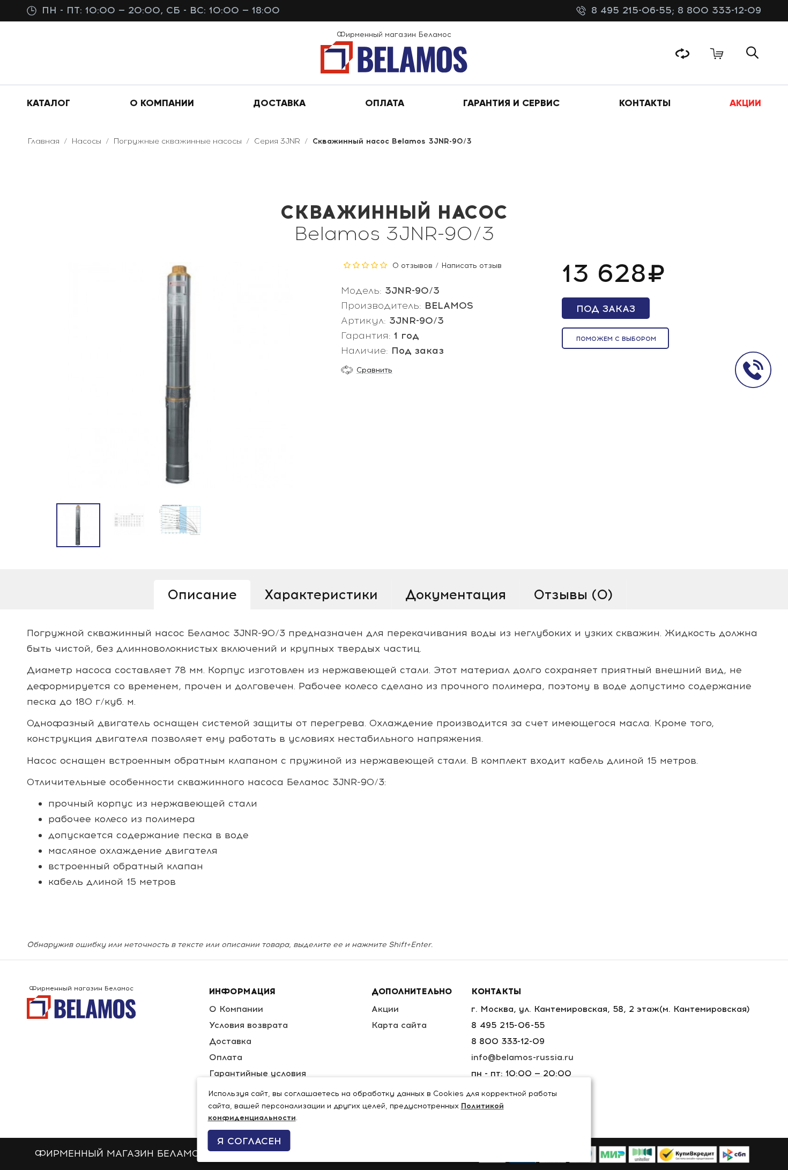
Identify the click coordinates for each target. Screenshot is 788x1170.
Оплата (225, 1057)
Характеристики (321, 594)
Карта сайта (399, 1025)
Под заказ (605, 309)
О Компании (236, 1009)
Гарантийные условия (257, 1073)
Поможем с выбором (616, 338)
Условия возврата (248, 1025)
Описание (202, 594)
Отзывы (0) (573, 594)
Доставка (230, 1041)
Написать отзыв (471, 265)
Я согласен (249, 1141)
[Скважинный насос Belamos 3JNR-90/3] (78, 525)
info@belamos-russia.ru (522, 1057)
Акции (385, 1009)
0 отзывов (412, 265)
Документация (455, 594)
